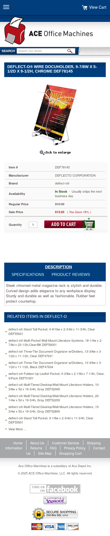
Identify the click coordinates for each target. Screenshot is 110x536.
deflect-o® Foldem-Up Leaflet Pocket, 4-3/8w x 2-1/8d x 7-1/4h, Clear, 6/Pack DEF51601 (56, 375)
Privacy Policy (74, 447)
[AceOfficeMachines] (55, 30)
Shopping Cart (70, 453)
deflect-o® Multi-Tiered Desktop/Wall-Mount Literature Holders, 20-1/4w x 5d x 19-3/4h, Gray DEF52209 (54, 398)
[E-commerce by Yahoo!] (55, 500)
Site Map (45, 453)
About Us (37, 442)
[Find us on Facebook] (55, 488)
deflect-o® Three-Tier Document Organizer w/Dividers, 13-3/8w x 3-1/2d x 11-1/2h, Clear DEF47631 (55, 353)
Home (18, 442)
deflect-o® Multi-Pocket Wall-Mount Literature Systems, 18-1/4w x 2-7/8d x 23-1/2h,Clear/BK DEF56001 (55, 342)
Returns (36, 447)
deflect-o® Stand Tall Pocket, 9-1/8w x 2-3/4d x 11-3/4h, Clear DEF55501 (50, 420)
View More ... (17, 429)
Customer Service (65, 442)
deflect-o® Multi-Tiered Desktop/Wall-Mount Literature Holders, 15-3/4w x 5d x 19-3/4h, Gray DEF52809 (54, 409)
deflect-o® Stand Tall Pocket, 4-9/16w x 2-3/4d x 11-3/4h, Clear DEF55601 (51, 331)
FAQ (53, 447)
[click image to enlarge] (55, 152)
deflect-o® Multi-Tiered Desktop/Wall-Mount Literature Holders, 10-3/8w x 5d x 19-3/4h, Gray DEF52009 (54, 386)
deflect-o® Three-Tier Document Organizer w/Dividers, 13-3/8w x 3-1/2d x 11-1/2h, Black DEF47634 (55, 365)
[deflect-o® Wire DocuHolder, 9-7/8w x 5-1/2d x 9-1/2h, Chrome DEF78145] (55, 113)
